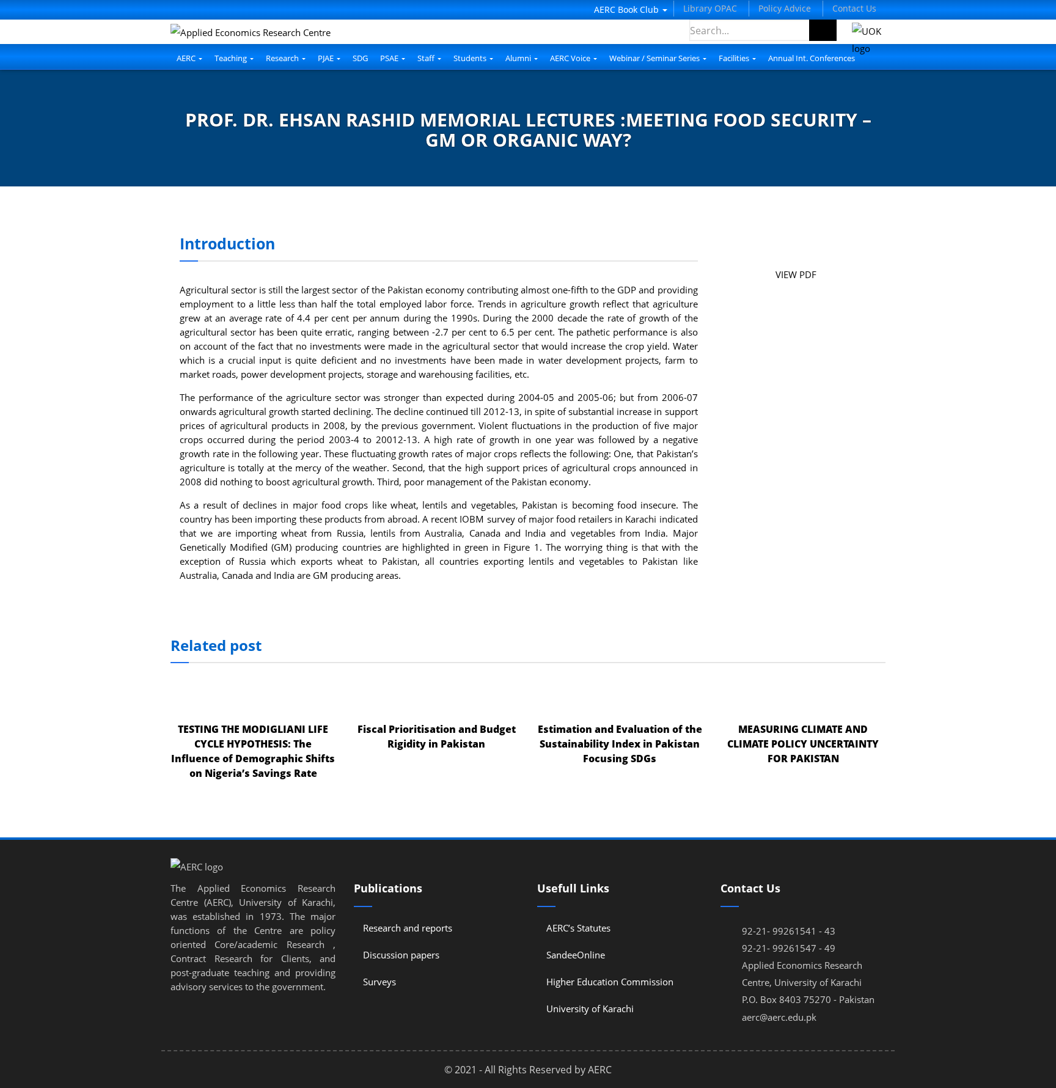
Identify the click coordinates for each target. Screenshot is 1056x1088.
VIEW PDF (796, 274)
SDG (360, 58)
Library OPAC (710, 8)
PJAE (327, 58)
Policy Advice (784, 8)
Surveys (379, 982)
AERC (187, 58)
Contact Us (854, 8)
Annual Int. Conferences (811, 58)
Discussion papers (401, 955)
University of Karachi (590, 1008)
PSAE (390, 58)
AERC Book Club (627, 9)
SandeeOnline (575, 955)
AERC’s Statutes (578, 928)
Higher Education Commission (609, 982)
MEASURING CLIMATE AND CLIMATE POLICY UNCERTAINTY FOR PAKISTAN (803, 743)
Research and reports (407, 928)
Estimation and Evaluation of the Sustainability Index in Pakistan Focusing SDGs (620, 743)
